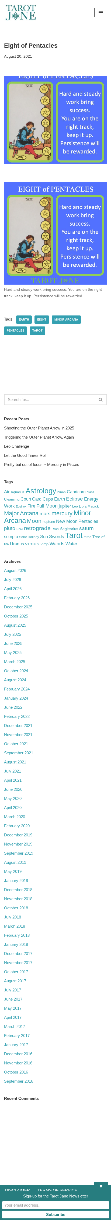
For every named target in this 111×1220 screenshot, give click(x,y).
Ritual (55, 529)
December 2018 (18, 889)
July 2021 (12, 771)
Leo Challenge (16, 446)
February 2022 (17, 716)
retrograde (37, 528)
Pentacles (15, 330)
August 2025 (15, 625)
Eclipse (74, 499)
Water (71, 543)
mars (45, 513)
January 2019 (16, 880)
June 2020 (13, 789)
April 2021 (13, 780)
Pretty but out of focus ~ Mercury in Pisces (41, 464)
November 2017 (18, 962)
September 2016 (18, 1081)
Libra (82, 506)
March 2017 (14, 1026)
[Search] (101, 399)
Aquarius (18, 492)
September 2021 (18, 753)
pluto (9, 528)
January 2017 (16, 1044)
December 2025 (18, 607)
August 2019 (15, 862)
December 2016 (18, 1054)
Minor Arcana (66, 319)
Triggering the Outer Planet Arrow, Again (39, 437)
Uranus (17, 543)
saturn (86, 528)
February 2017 (17, 1035)
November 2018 (18, 898)
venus (32, 543)
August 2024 (15, 680)
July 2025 (12, 634)
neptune (49, 522)
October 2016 (16, 1072)
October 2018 (16, 908)
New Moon (66, 521)
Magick (93, 506)
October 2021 (16, 743)
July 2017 (12, 990)
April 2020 (13, 807)
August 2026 (15, 570)
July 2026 (12, 579)
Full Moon (47, 506)
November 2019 (18, 844)
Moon (34, 521)
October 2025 (16, 616)
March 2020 (14, 816)
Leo (75, 506)
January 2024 (16, 698)
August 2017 (15, 981)
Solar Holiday (29, 537)
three (87, 537)
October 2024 (16, 670)
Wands (57, 543)
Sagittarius (69, 529)
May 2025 (13, 652)
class (90, 492)
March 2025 (14, 661)
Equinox (21, 506)
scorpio (11, 536)
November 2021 (18, 734)
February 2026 (17, 598)
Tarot (37, 330)
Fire (31, 506)
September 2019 (18, 853)
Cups (48, 499)
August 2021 (15, 762)
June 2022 (13, 707)
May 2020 (13, 798)
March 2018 (14, 926)
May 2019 (13, 871)
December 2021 (18, 725)
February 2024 (17, 689)
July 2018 (12, 917)
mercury (61, 513)
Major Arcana (21, 513)
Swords (56, 536)
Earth (24, 319)
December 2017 (18, 953)
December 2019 (18, 835)
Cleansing (11, 499)
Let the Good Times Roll (25, 455)
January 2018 (16, 944)
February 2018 (17, 935)
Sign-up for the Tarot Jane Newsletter (55, 1196)
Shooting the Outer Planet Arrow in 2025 (39, 428)
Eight (41, 319)
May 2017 (13, 1008)
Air (7, 491)
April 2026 (13, 588)
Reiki (19, 529)
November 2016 (18, 1063)
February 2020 (17, 826)
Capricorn (76, 492)
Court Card (30, 499)
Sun (44, 536)
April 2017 (13, 1017)
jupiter (65, 506)
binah (61, 492)
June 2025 (13, 643)
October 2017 (16, 971)
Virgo (44, 544)
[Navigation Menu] (100, 12)
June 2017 (13, 999)
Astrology (41, 491)
